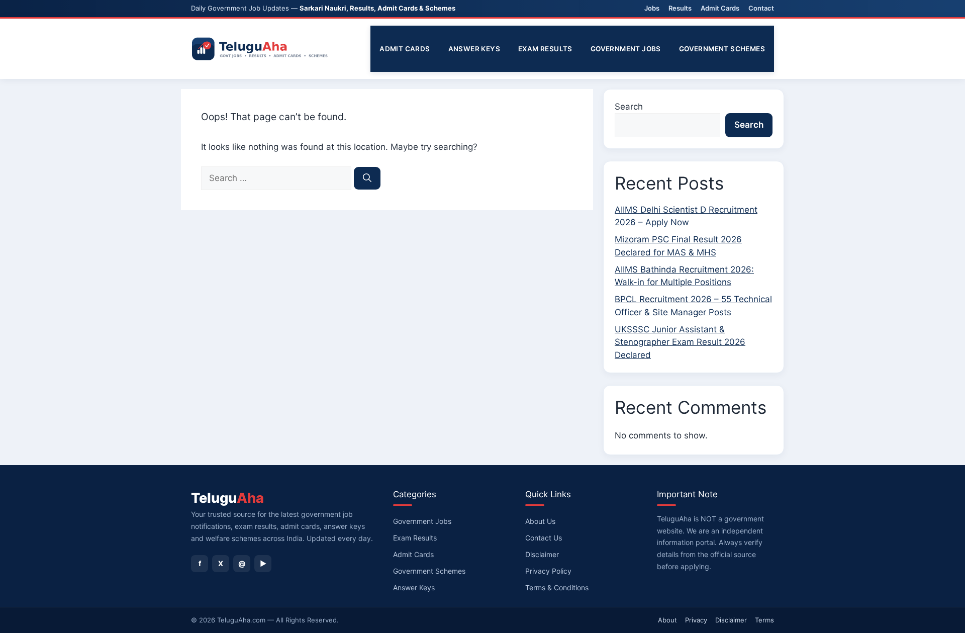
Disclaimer (542, 554)
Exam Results (545, 49)
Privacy (696, 620)
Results (680, 8)
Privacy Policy (548, 571)
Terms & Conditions (557, 587)
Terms (764, 620)
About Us (540, 521)
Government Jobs (626, 49)
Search (629, 107)
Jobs (651, 8)
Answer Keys (474, 49)
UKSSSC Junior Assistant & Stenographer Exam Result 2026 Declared (680, 342)
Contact (761, 8)
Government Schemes (722, 49)
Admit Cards (720, 8)
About (667, 620)
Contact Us (543, 537)
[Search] (367, 178)
